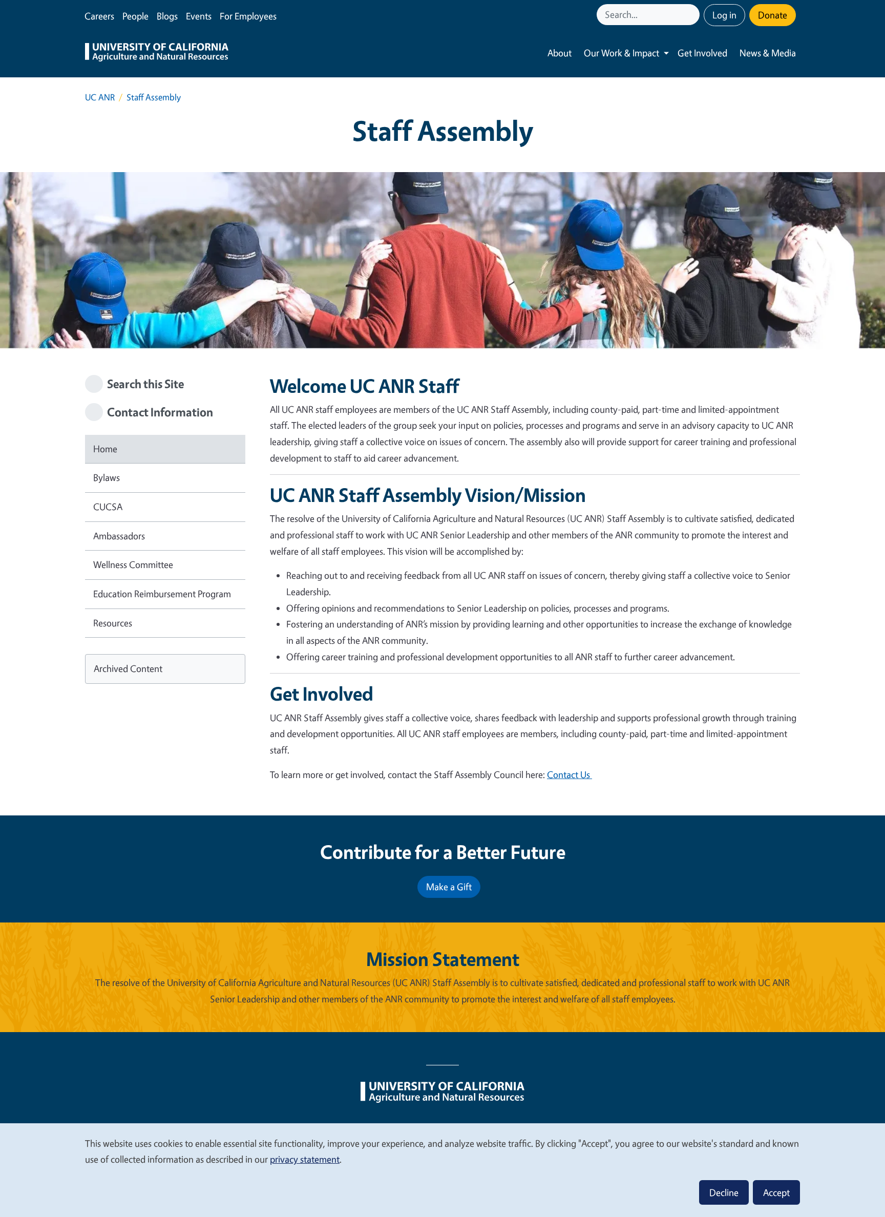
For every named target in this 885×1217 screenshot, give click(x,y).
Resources (112, 623)
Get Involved (702, 53)
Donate (772, 15)
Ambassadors (119, 536)
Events (199, 16)
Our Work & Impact (621, 53)
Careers (99, 16)
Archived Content (128, 668)
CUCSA (107, 506)
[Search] (693, 14)
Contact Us (569, 774)
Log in (724, 15)
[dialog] (442, 1169)
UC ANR (100, 97)
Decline (724, 1192)
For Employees (248, 16)
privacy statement (305, 1159)
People (135, 16)
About (559, 53)
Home (105, 449)
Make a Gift (449, 886)
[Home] (156, 53)
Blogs (167, 16)
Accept (776, 1192)
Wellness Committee (133, 564)
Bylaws (106, 477)
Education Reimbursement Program (162, 593)
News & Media (768, 53)
